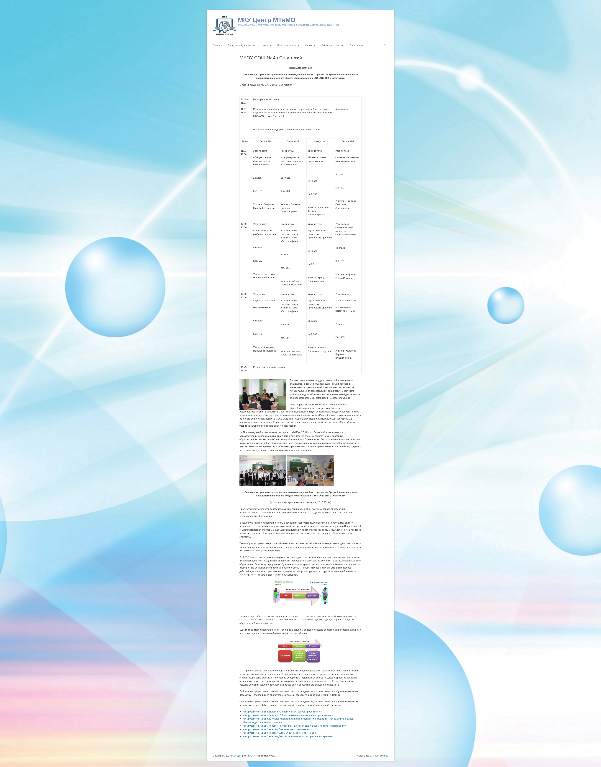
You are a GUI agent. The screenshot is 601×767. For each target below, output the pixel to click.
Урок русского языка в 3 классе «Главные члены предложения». (277, 729)
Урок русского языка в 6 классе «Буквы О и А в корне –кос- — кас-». (280, 732)
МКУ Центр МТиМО (266, 19)
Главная (217, 45)
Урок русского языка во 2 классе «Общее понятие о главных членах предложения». (288, 715)
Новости (266, 45)
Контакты (310, 45)
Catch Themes (380, 755)
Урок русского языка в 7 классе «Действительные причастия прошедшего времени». (288, 736)
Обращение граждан (332, 45)
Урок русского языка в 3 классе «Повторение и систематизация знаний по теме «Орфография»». (295, 725)
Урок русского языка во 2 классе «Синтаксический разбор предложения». (282, 711)
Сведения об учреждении (241, 45)
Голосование (357, 45)
